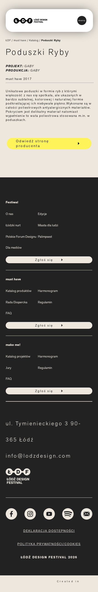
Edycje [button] (42, 214)
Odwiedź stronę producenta (32, 143)
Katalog (34, 40)
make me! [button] (13, 345)
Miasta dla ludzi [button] (48, 225)
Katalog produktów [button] (18, 291)
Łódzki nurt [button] (13, 225)
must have (20, 40)
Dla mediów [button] (14, 247)
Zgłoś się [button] (44, 260)
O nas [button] (9, 214)
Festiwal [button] (12, 202)
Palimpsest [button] (45, 237)
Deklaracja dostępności (49, 531)
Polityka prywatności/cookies (49, 544)
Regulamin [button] (45, 302)
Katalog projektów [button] (18, 356)
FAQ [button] (9, 313)
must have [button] (13, 279)
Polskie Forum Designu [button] (21, 237)
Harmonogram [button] (48, 291)
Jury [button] (8, 368)
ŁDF (8, 40)
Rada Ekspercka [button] (16, 302)
